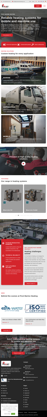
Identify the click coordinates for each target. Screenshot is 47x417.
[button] (15, 215)
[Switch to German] (45, 1)
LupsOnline (35, 414)
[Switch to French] (43, 1)
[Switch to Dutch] (39, 1)
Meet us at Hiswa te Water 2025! (12, 319)
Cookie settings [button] (7, 413)
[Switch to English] (41, 1)
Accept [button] (13, 413)
